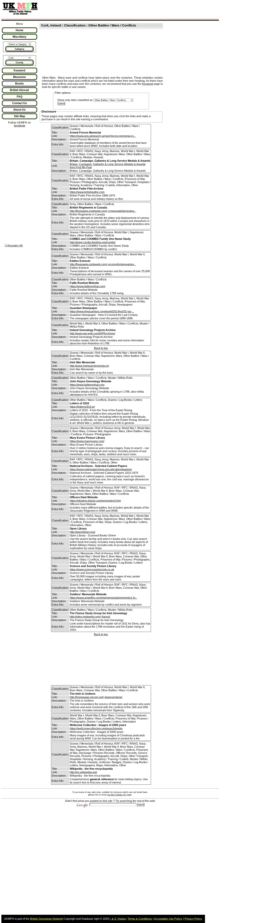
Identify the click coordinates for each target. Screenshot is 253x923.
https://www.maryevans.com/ (87, 441)
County (19, 62)
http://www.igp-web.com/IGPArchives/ (92, 333)
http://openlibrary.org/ (82, 532)
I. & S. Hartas (118, 918)
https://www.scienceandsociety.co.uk (92, 569)
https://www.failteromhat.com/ (87, 286)
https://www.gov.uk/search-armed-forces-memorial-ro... (103, 136)
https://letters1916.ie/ (82, 406)
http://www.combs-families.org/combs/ (92, 242)
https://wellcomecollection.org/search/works (96, 728)
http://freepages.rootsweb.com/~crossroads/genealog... (103, 211)
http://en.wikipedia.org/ (83, 772)
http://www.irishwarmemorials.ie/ (89, 365)
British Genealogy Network (46, 918)
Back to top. (101, 348)
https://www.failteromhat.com (87, 384)
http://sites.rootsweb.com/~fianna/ (90, 616)
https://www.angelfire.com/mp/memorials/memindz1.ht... (103, 597)
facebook (19, 125)
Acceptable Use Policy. (168, 918)
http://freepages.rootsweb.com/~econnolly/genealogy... (103, 264)
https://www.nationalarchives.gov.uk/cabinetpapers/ (101, 469)
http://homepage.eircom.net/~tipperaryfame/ (96, 697)
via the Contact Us (116, 794)
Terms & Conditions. (140, 918)
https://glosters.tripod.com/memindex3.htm (95, 500)
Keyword (147, 83)
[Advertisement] (104, 9)
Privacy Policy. (193, 918)
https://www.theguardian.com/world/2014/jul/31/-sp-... (102, 311)
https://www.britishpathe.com (87, 192)
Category (19, 49)
